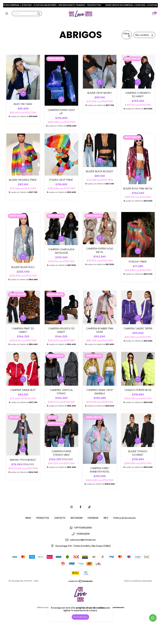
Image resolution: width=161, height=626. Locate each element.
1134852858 (83, 534)
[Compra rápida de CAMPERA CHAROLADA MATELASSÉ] (61, 239)
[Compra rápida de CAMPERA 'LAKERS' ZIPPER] (138, 318)
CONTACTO (59, 518)
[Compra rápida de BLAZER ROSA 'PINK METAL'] (138, 178)
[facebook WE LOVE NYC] (80, 507)
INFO (106, 518)
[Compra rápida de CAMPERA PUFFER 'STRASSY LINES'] (61, 441)
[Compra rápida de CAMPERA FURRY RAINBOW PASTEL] (100, 457)
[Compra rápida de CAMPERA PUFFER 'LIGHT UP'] (61, 99)
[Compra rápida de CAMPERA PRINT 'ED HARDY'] (23, 318)
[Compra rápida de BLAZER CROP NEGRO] (100, 82)
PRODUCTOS (42, 518)
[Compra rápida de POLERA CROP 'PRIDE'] (61, 169)
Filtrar (126, 33)
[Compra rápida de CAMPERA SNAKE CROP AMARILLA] (100, 379)
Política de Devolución (124, 518)
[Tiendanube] (80, 582)
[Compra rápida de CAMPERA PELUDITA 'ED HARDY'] (61, 318)
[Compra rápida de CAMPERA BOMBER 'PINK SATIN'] (100, 318)
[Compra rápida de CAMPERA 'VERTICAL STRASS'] (61, 379)
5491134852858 (83, 528)
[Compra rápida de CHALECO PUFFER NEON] (138, 379)
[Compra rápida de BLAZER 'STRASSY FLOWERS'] (138, 441)
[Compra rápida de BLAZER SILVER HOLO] (23, 256)
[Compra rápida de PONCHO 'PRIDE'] (138, 251)
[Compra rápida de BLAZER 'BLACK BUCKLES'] (100, 161)
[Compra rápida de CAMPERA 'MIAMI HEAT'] (23, 379)
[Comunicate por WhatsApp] (152, 617)
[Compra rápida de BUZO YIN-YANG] (23, 93)
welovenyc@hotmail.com (83, 540)
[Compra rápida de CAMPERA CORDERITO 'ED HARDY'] (138, 82)
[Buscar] (38, 14)
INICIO (28, 518)
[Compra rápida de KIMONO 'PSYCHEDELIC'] (23, 449)
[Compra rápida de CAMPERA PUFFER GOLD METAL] (100, 238)
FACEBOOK (93, 518)
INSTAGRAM (77, 518)
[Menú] (7, 14)
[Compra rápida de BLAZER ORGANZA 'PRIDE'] (23, 169)
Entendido (80, 617)
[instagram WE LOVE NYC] (71, 507)
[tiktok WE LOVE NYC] (89, 507)
